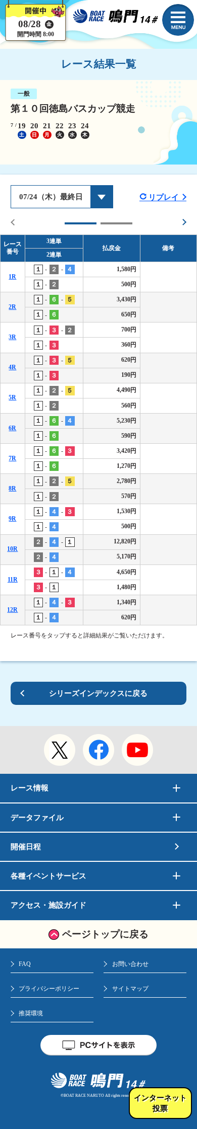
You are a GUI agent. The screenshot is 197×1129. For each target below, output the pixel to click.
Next (183, 222)
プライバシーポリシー (49, 988)
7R (12, 458)
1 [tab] (80, 223)
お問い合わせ (130, 963)
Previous (13, 222)
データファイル (37, 818)
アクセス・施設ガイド (48, 905)
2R (12, 306)
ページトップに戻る (105, 934)
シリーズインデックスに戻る (98, 693)
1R (12, 276)
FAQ (25, 963)
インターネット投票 (160, 1103)
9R (12, 518)
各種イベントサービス (48, 876)
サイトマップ (130, 988)
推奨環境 (31, 1013)
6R (12, 428)
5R (12, 397)
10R (12, 548)
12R (12, 609)
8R (12, 488)
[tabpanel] (98, 429)
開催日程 (26, 847)
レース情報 (29, 788)
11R (13, 579)
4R (12, 367)
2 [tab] (116, 223)
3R (12, 337)
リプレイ (164, 197)
